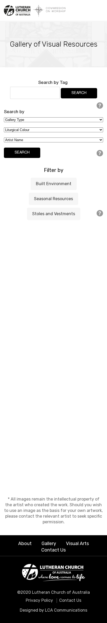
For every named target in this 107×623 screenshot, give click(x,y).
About (25, 543)
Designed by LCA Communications (53, 610)
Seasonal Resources (53, 198)
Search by (14, 112)
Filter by (53, 170)
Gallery (49, 543)
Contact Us (53, 550)
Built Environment (53, 183)
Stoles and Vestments (53, 213)
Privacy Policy (39, 600)
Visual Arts (77, 543)
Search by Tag (53, 83)
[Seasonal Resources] (53, 291)
